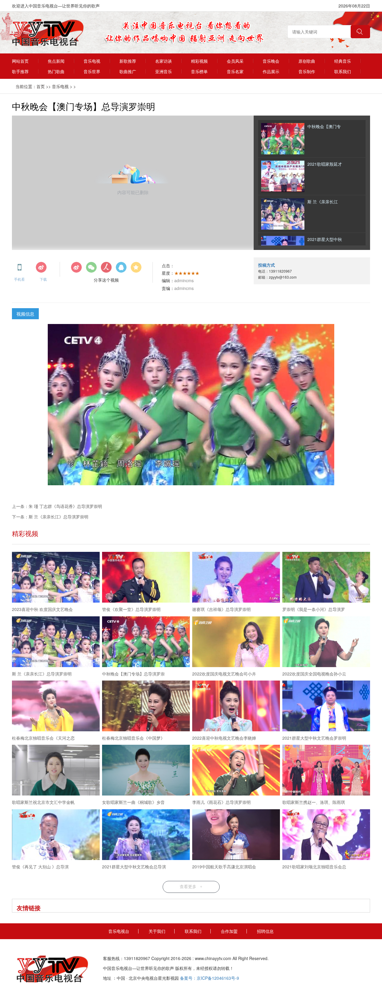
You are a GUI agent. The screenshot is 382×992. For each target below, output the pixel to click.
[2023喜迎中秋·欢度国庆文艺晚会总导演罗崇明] (56, 578)
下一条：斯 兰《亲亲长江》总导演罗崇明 (50, 517)
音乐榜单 (199, 71)
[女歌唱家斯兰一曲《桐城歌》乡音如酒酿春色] (146, 771)
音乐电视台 (118, 931)
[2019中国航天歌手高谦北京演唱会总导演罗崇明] (236, 835)
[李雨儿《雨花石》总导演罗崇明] (236, 771)
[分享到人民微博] (106, 269)
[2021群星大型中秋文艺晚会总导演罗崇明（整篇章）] (146, 835)
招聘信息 (265, 931)
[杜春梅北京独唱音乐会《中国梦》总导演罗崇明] (146, 707)
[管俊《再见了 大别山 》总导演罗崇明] (56, 835)
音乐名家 (235, 71)
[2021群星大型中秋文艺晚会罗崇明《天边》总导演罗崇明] (326, 707)
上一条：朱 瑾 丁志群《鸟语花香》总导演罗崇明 (57, 506)
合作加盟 (229, 931)
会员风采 (235, 61)
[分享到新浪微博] (76, 269)
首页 (40, 86)
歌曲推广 (127, 71)
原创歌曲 (306, 61)
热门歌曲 (56, 71)
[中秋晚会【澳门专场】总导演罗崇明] (146, 642)
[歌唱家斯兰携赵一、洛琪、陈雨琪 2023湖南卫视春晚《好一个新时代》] (326, 771)
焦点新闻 (56, 61)
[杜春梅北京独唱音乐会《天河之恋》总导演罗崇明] (56, 707)
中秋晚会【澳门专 (324, 126)
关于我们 (157, 931)
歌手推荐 (20, 71)
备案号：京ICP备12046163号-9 (209, 978)
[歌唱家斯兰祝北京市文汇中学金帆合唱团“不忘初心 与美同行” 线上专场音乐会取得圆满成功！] (56, 771)
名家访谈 (163, 61)
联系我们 (342, 71)
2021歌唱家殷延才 (324, 164)
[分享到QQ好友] (121, 269)
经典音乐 (342, 61)
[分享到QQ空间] (136, 269)
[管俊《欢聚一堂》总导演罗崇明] (146, 578)
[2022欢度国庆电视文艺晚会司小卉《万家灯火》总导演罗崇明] (236, 642)
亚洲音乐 (163, 71)
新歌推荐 (127, 61)
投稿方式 (266, 265)
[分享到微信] (91, 269)
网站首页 (20, 61)
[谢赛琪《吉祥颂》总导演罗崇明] (236, 578)
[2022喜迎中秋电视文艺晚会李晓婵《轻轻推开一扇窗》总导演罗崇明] (236, 707)
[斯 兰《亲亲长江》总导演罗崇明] (56, 642)
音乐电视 (92, 61)
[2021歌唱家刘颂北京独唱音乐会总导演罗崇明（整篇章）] (326, 835)
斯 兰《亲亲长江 (322, 202)
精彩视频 (199, 61)
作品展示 (271, 71)
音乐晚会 (271, 61)
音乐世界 (92, 71)
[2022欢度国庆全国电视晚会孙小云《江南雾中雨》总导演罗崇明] (326, 642)
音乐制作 (306, 71)
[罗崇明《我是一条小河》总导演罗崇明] (326, 578)
